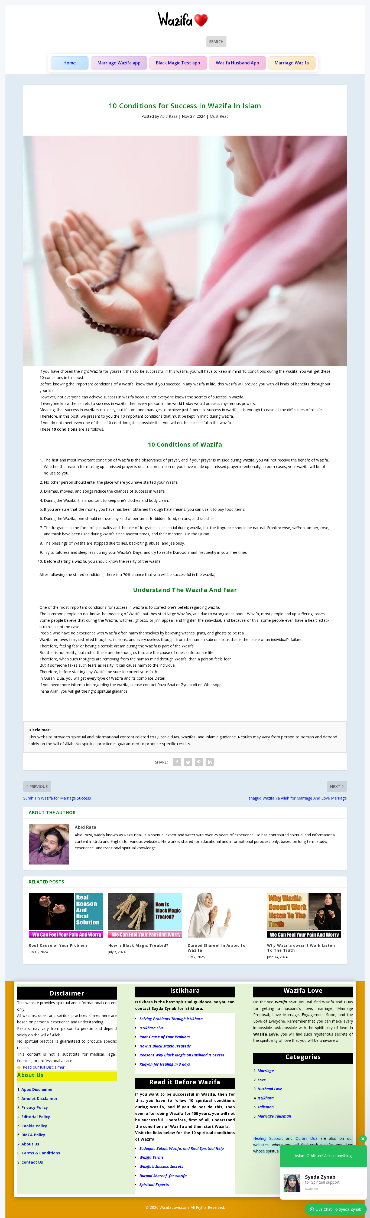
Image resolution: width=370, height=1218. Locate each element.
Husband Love (270, 1088)
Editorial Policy (35, 1116)
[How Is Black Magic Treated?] (145, 915)
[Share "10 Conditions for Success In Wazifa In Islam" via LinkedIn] (209, 762)
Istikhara (266, 1098)
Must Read (219, 116)
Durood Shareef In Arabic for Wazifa (217, 948)
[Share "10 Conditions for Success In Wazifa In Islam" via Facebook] (177, 762)
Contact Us (32, 1162)
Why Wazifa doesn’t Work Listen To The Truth (301, 948)
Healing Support (268, 1138)
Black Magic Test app (178, 63)
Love (262, 1079)
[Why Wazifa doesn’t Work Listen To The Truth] (304, 915)
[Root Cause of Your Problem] (66, 915)
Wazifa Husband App (237, 63)
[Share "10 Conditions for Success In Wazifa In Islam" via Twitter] (188, 762)
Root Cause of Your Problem (58, 945)
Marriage (266, 1070)
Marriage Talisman (274, 1116)
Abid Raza (168, 116)
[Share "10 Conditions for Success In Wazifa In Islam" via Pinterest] (198, 762)
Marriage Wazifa (292, 63)
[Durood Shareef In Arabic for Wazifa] (225, 915)
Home (69, 63)
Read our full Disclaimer (43, 1067)
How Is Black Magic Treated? (138, 945)
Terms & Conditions (40, 1152)
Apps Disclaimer (37, 1089)
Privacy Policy (34, 1107)
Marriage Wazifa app (119, 63)
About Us (30, 1144)
